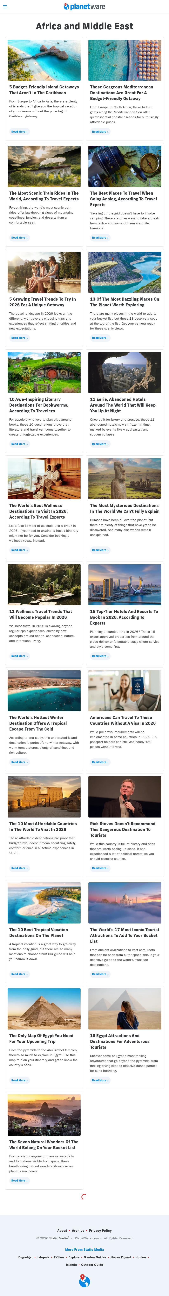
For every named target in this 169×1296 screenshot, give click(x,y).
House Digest (121, 1257)
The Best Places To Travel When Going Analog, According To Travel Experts (123, 198)
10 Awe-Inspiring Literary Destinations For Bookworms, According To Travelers (38, 405)
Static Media (58, 1238)
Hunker (140, 1257)
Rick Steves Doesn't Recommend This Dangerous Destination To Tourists (122, 829)
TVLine (59, 1257)
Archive (78, 1230)
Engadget (25, 1257)
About (62, 1230)
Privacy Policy (100, 1230)
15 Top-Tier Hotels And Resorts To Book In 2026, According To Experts (124, 617)
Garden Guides (95, 1257)
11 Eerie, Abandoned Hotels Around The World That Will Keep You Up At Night (123, 405)
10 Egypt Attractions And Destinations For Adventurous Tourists (120, 1041)
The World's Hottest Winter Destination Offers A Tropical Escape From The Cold (38, 723)
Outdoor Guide (92, 1265)
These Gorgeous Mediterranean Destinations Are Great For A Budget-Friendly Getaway (121, 92)
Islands (71, 1265)
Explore (74, 1257)
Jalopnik (43, 1257)
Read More (18, 131)
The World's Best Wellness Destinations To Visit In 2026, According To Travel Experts (38, 511)
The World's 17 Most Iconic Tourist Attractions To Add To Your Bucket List (124, 935)
